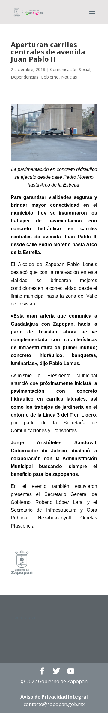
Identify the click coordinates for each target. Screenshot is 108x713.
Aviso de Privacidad (54, 696)
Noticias (69, 77)
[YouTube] (70, 671)
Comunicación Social (70, 69)
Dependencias (24, 77)
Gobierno (50, 77)
